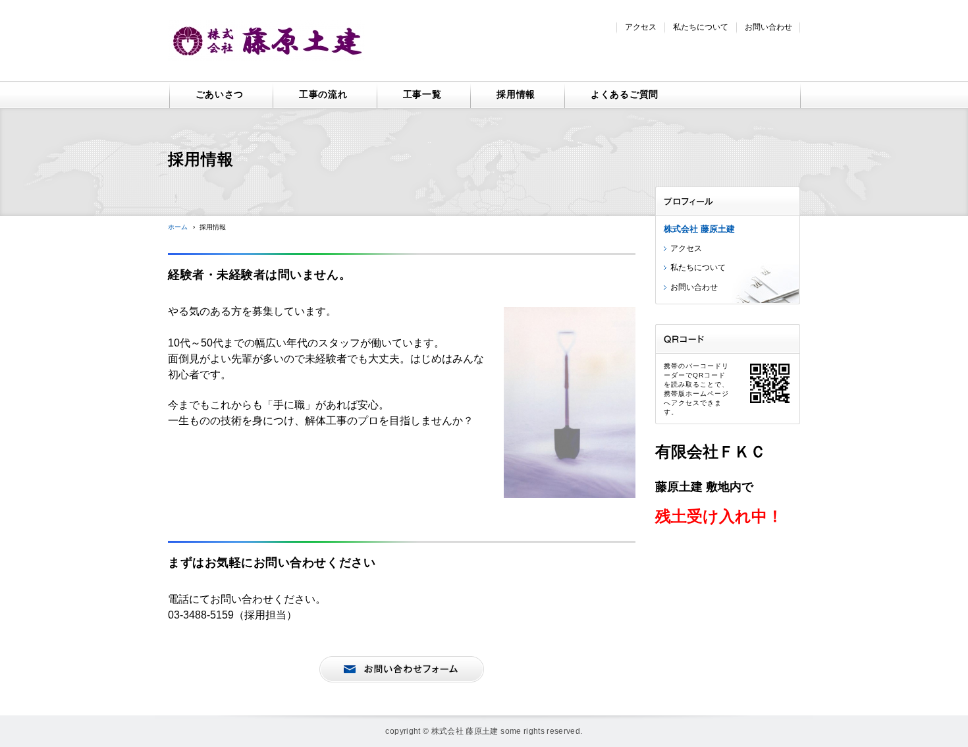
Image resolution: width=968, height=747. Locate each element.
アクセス (641, 27)
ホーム (178, 227)
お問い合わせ (768, 27)
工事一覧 (422, 94)
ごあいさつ (220, 94)
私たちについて (700, 27)
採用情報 (516, 94)
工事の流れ (323, 94)
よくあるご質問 (625, 94)
